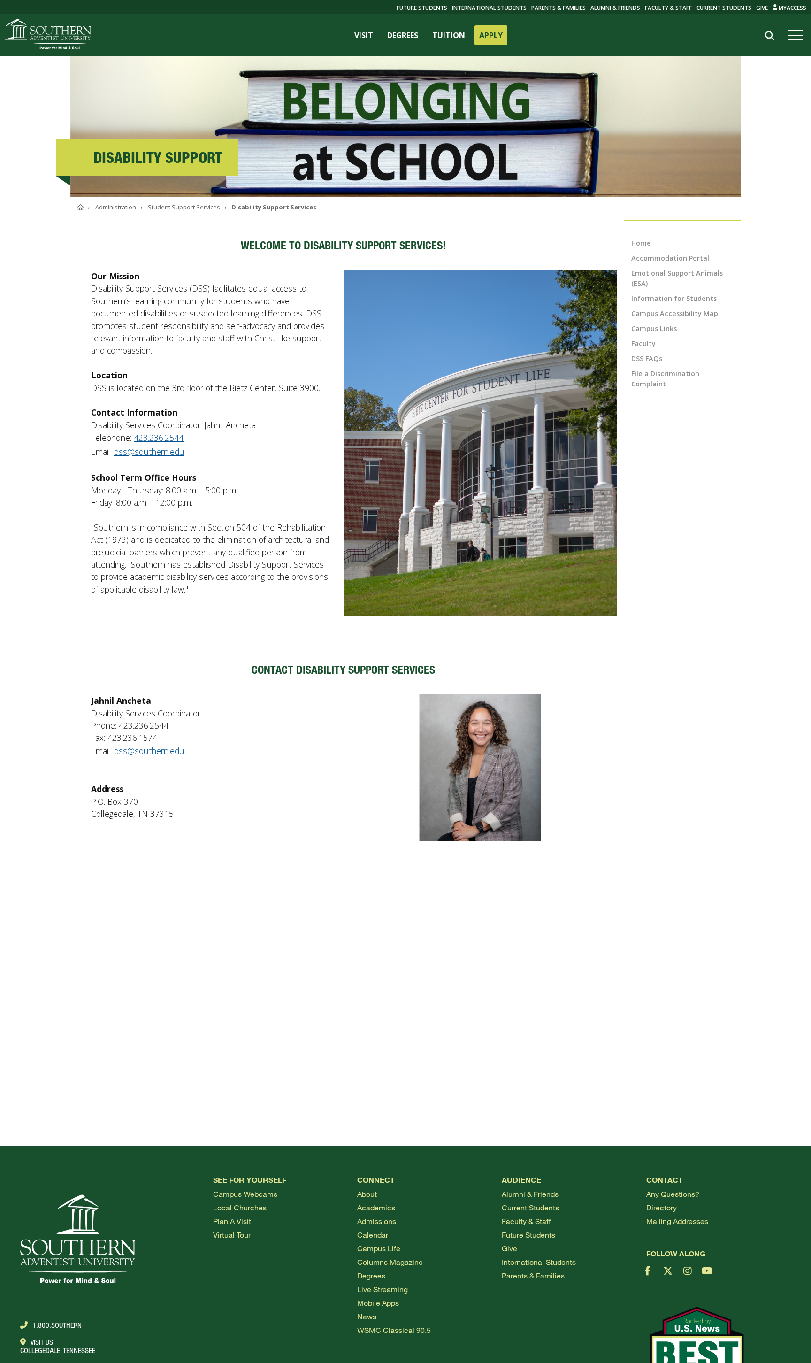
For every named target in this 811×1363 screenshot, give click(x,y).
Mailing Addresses (677, 1221)
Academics (376, 1207)
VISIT (363, 35)
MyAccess (791, 8)
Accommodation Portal (670, 258)
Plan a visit (232, 1221)
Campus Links (654, 328)
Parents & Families (558, 8)
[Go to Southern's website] (48, 35)
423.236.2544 (159, 437)
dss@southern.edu (149, 451)
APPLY (491, 35)
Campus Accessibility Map (674, 313)
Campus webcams (245, 1193)
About (367, 1193)
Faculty (643, 343)
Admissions (376, 1221)
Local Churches (240, 1207)
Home (641, 243)
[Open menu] (797, 35)
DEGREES (402, 35)
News (366, 1316)
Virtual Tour (232, 1234)
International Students (489, 8)
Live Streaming (382, 1289)
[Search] (769, 36)
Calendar (372, 1234)
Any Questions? (672, 1193)
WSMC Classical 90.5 (394, 1329)
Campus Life (378, 1248)
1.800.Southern (57, 1325)
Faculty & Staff (668, 8)
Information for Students (674, 298)
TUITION (448, 35)
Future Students (528, 1234)
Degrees (371, 1275)
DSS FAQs (646, 358)
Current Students (723, 8)
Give (762, 8)
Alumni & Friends (615, 8)
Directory (661, 1207)
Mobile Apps (378, 1302)
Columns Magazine (390, 1261)
